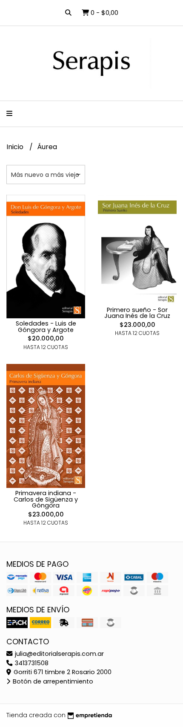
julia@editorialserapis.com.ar (58, 653)
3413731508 (31, 663)
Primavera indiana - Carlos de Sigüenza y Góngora (46, 499)
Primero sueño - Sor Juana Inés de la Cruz (137, 313)
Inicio (15, 147)
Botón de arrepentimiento (52, 681)
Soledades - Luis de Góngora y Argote (46, 326)
